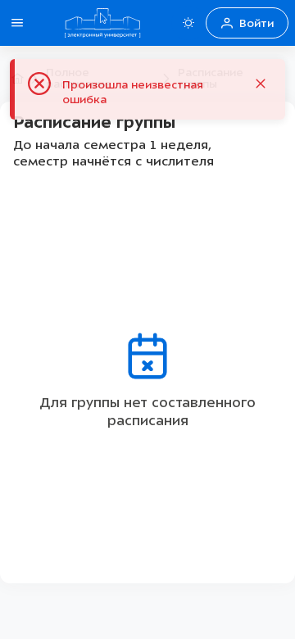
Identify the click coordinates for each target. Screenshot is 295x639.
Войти (256, 23)
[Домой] (102, 23)
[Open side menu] (17, 23)
